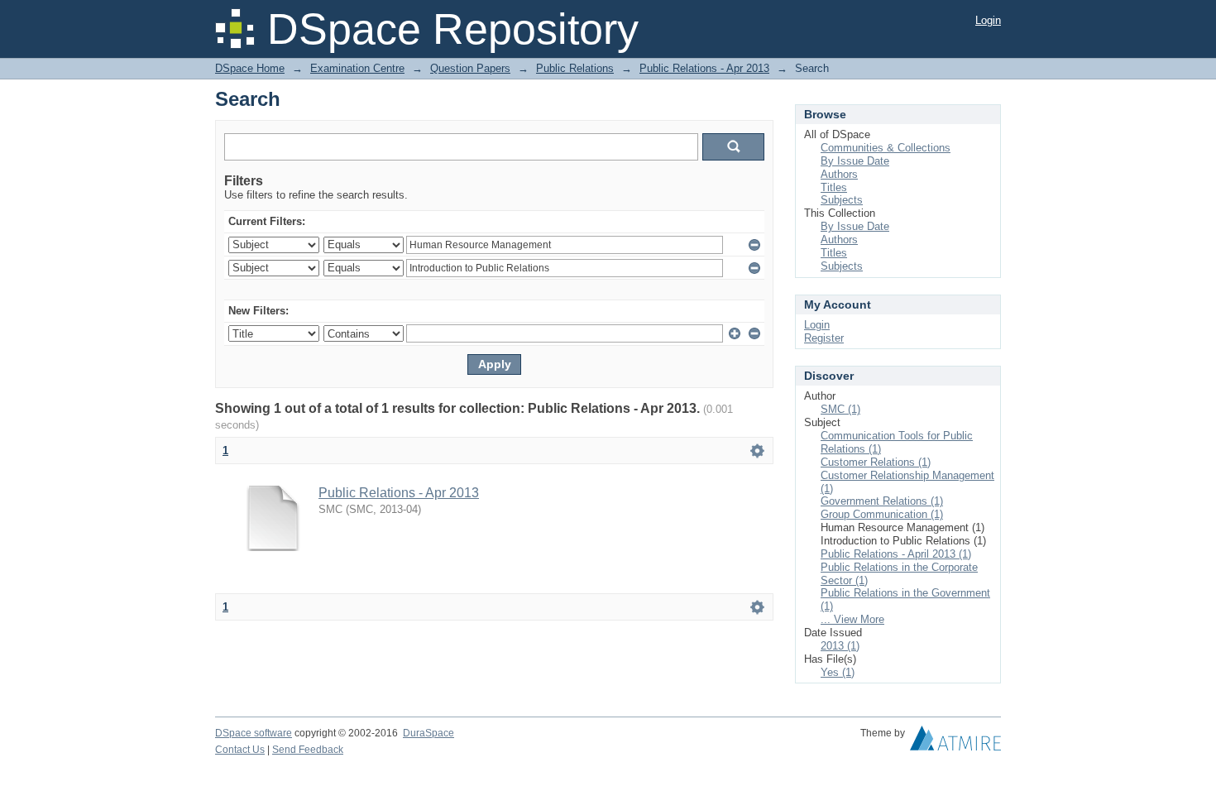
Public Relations (575, 68)
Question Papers (470, 68)
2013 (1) (840, 646)
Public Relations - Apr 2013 (704, 68)
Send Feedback (307, 749)
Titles (834, 187)
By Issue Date (855, 161)
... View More (852, 619)
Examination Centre (357, 68)
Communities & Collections (885, 147)
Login (988, 20)
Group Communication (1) (882, 514)
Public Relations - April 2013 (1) (896, 554)
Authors (839, 174)
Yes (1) (838, 672)
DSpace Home (250, 68)
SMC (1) (840, 409)
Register (824, 338)
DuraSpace (428, 733)
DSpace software (253, 733)
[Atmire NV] (955, 742)
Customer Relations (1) (876, 462)
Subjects (842, 200)
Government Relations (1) (882, 501)
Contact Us (240, 749)
